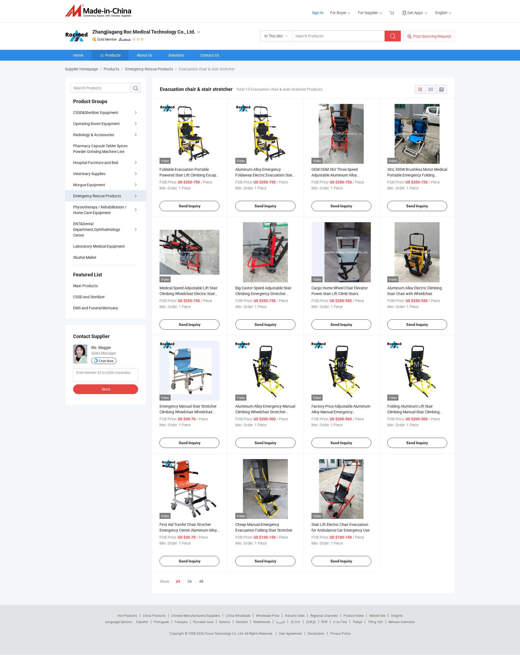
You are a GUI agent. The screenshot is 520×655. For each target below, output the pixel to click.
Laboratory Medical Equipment (99, 246)
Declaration (316, 633)
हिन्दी (324, 622)
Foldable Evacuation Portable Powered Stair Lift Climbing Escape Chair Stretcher (189, 175)
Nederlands (261, 622)
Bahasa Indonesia (402, 622)
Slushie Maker (84, 257)
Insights (397, 615)
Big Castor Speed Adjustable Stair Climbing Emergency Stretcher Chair (263, 293)
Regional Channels (324, 615)
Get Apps (415, 12)
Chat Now (106, 361)
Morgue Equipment (89, 184)
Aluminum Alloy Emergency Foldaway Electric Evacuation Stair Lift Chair (264, 175)
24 (178, 581)
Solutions (176, 55)
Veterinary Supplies (89, 173)
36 (189, 581)
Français (181, 622)
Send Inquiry (189, 206)
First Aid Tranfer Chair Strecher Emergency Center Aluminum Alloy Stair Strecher (188, 530)
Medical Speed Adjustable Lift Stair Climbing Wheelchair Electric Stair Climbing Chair (188, 293)
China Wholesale (238, 615)
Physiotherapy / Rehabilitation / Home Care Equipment (99, 209)
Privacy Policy (340, 633)
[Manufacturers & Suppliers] (100, 10)
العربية (280, 622)
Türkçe (357, 622)
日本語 (311, 622)
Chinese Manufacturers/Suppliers (195, 615)
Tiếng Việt (375, 622)
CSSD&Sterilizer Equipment (95, 112)
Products (113, 55)
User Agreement (290, 633)
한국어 (295, 622)
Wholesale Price (267, 615)
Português (161, 622)
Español (142, 622)
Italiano (224, 622)
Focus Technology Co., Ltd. (225, 633)
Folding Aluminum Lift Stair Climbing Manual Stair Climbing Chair (413, 412)
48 (201, 581)
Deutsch (242, 622)
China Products (154, 615)
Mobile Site (377, 615)
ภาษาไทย (340, 622)
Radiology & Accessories (93, 134)
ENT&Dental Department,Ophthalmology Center (96, 229)
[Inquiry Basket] (392, 12)
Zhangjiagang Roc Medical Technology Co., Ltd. (143, 32)
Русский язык (203, 622)
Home (78, 55)
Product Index (353, 615)
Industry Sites (295, 615)
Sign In (317, 12)
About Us (144, 55)
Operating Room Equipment (96, 123)
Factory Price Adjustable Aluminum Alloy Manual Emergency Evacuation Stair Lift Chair (340, 412)
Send (106, 389)
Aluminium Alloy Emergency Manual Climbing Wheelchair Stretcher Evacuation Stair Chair (265, 412)
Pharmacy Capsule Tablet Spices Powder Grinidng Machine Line (100, 148)
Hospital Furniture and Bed (95, 162)
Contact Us (209, 55)
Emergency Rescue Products (97, 195)
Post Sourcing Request (432, 36)
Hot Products (127, 615)
